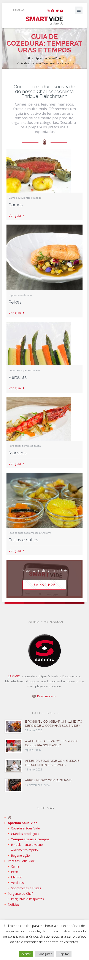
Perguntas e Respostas (27, 899)
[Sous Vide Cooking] (44, 21)
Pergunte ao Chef (20, 893)
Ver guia (15, 215)
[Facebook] (52, 11)
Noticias (13, 904)
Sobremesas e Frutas (26, 888)
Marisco (16, 877)
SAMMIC (14, 676)
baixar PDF (44, 584)
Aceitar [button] (25, 954)
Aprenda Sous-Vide (48, 58)
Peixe (15, 872)
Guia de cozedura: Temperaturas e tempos (45, 63)
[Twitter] (57, 11)
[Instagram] (48, 11)
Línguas (19, 10)
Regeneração (20, 855)
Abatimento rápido (24, 850)
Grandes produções (25, 834)
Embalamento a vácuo (27, 845)
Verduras (17, 883)
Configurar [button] (45, 954)
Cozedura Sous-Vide (25, 828)
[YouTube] (62, 11)
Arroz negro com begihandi (48, 780)
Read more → (47, 696)
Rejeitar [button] (64, 954)
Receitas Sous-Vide (21, 861)
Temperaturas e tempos (30, 839)
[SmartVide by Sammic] (45, 817)
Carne (15, 866)
